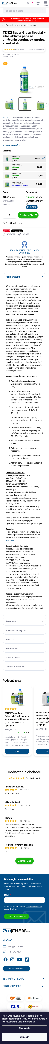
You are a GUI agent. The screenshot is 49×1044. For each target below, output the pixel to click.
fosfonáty (10, 540)
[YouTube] (19, 959)
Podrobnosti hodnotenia (35, 49)
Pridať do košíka (26, 215)
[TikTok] (26, 959)
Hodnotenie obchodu (24, 772)
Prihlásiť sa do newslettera (16, 916)
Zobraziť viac (24, 861)
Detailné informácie (12, 145)
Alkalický (6, 117)
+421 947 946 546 (16, 952)
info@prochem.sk (15, 946)
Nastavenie (24, 1028)
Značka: (8, 56)
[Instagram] (12, 959)
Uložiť (7, 231)
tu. (34, 1021)
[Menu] (45, 3)
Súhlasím (24, 1037)
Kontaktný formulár (16, 968)
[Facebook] (5, 959)
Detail (17, 751)
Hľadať (42, 11)
